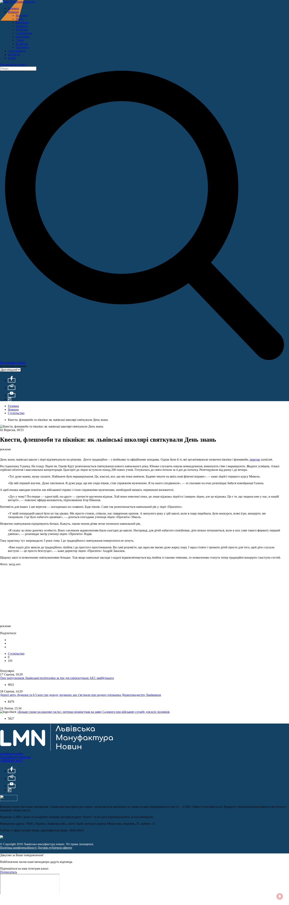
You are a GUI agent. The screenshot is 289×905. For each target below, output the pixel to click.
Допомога (22, 47)
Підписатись (8, 872)
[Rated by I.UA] (8, 800)
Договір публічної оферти (54, 847)
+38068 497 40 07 (11, 760)
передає (255, 459)
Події (19, 19)
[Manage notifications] (280, 896)
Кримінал (22, 22)
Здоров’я (22, 26)
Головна (13, 8)
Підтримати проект (22, 1)
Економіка (23, 36)
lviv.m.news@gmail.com (15, 757)
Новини (13, 12)
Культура (22, 43)
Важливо (22, 15)
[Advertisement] (118, 596)
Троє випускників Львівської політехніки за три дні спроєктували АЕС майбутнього (57, 678)
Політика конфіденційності (18, 847)
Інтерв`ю (14, 54)
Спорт (20, 40)
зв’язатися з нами (11, 753)
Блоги (12, 58)
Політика (22, 29)
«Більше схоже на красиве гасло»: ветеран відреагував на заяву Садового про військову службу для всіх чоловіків (93, 711)
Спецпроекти (17, 51)
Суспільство (24, 33)
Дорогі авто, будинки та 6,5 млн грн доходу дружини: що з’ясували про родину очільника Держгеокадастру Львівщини (80, 695)
